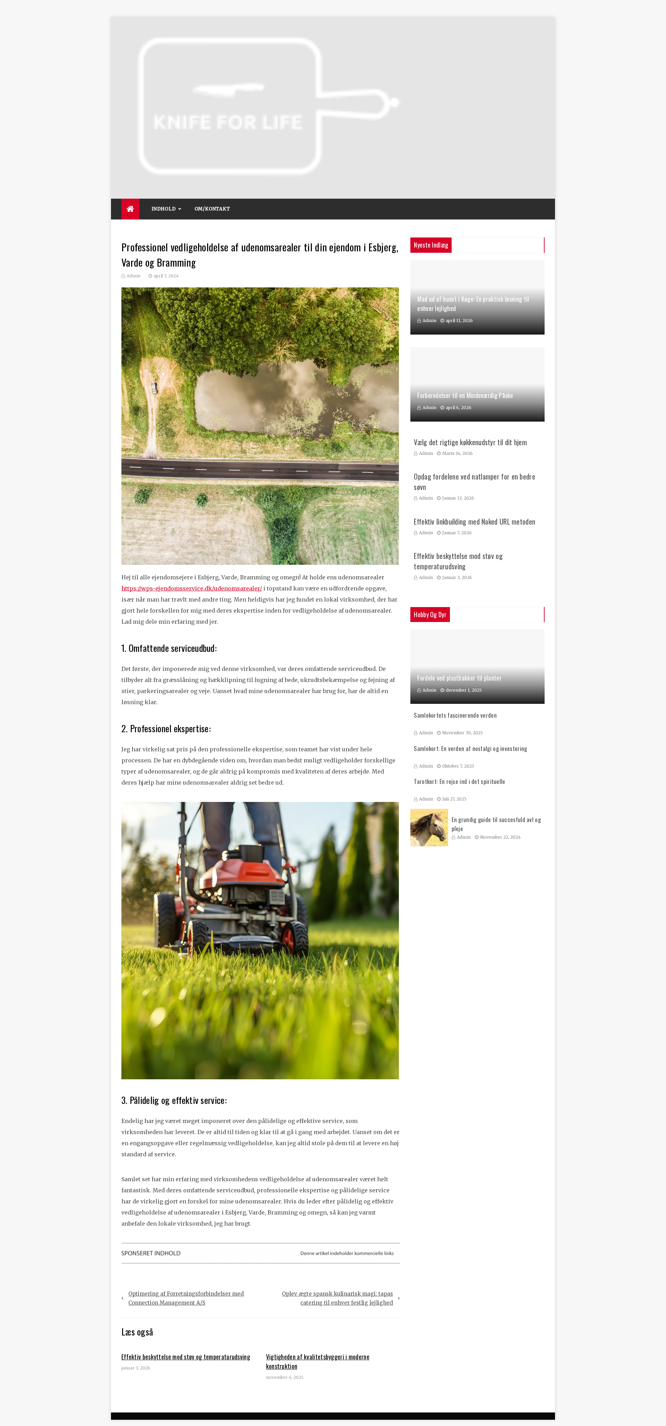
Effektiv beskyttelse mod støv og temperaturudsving (185, 1356)
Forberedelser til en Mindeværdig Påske (465, 395)
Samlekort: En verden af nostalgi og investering (470, 748)
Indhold (164, 209)
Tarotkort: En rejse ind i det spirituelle (459, 781)
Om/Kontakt (212, 209)
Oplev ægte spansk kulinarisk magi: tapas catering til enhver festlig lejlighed (337, 1298)
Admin (133, 275)
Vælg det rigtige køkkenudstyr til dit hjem (470, 442)
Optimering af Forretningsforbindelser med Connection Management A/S (186, 1298)
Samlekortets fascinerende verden (455, 715)
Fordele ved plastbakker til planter (459, 677)
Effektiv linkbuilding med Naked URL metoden (474, 521)
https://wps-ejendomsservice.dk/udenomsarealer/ (191, 588)
